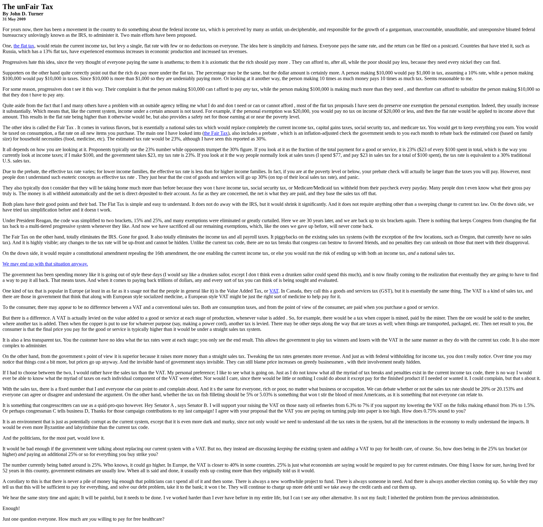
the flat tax (24, 45)
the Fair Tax (216, 133)
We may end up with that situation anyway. (45, 263)
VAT (273, 291)
